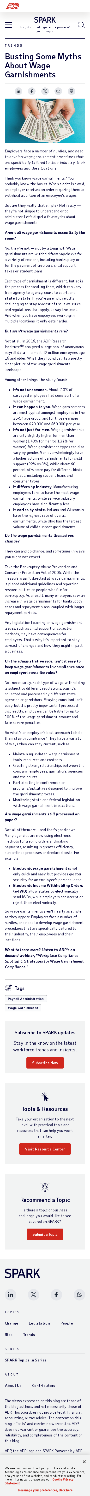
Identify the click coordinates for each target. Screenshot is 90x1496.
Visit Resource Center (45, 1149)
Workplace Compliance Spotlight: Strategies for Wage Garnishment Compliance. (44, 961)
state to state (18, 298)
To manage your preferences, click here (45, 1490)
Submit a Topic (45, 1234)
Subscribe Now (45, 1062)
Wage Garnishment (23, 1008)
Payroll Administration (26, 999)
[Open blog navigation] (8, 25)
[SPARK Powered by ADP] (45, 20)
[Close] (84, 1461)
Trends (14, 45)
